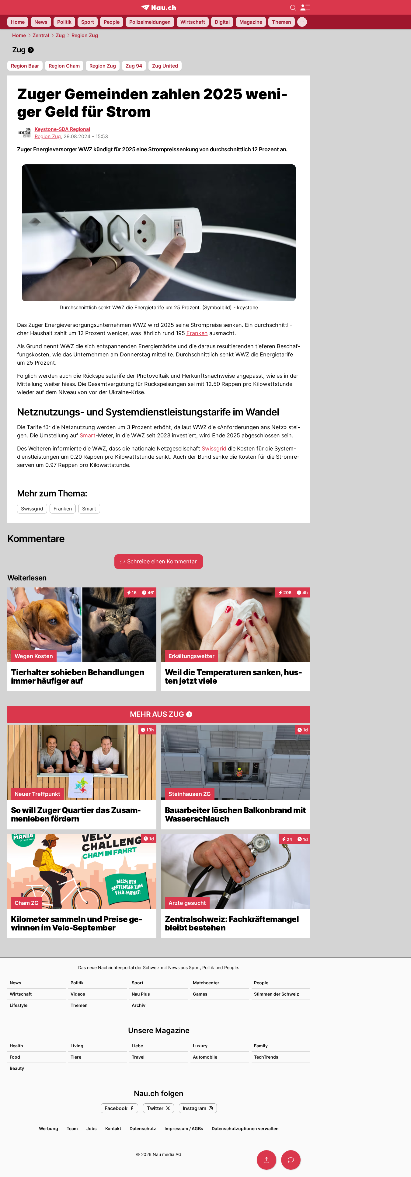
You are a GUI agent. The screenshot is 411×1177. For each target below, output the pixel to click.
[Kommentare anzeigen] (291, 1160)
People (261, 982)
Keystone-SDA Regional (62, 129)
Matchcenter (206, 982)
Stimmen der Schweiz (276, 994)
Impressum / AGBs (184, 1128)
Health (16, 1045)
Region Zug (84, 35)
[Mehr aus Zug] (158, 714)
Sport (137, 982)
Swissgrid (214, 448)
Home (19, 35)
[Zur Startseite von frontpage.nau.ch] (158, 7)
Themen (79, 1005)
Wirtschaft (21, 994)
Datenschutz (143, 1128)
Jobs (91, 1128)
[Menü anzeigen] (305, 7)
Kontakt (113, 1128)
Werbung (48, 1128)
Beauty (17, 1068)
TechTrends (266, 1057)
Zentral (41, 35)
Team (72, 1128)
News (15, 982)
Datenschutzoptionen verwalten (245, 1128)
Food (15, 1057)
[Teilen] (266, 1160)
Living (77, 1045)
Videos (78, 994)
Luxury (200, 1045)
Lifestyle (18, 1005)
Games (200, 994)
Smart (88, 435)
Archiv (138, 1005)
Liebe (137, 1045)
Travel (138, 1057)
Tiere (76, 1057)
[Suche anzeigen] (293, 7)
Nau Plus (141, 994)
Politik (77, 982)
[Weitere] (302, 22)
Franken (197, 333)
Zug (60, 35)
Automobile (205, 1057)
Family (261, 1045)
